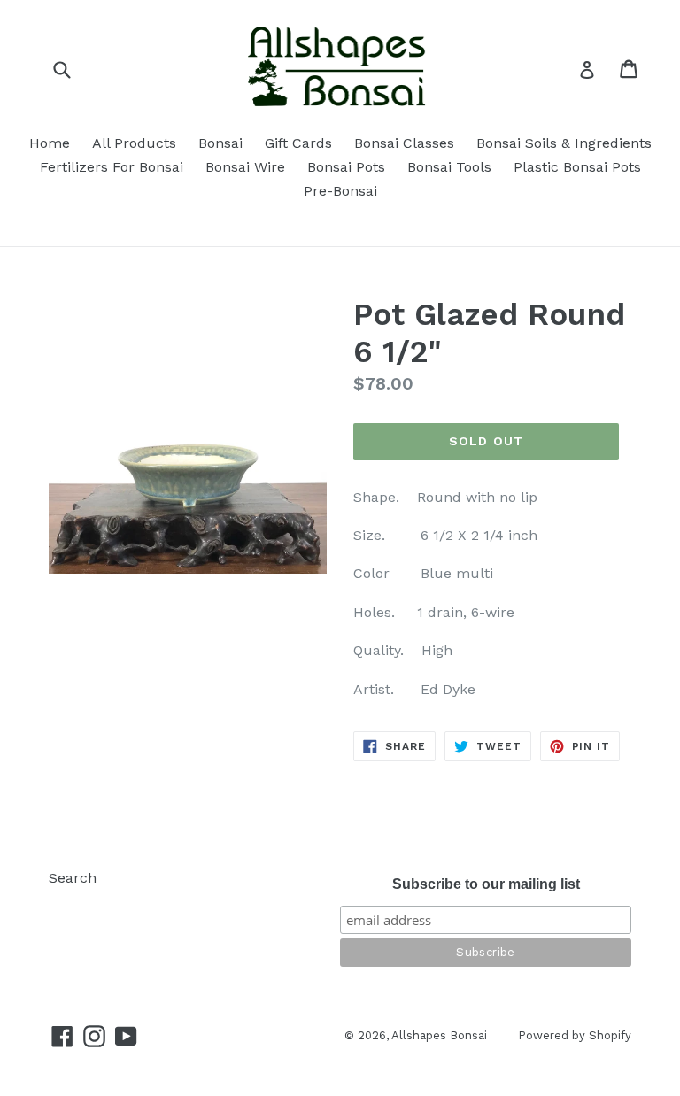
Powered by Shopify (574, 1035)
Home (49, 143)
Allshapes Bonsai (439, 1035)
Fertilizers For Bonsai (111, 166)
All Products (134, 143)
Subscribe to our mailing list (486, 883)
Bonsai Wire (245, 166)
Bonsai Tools (449, 166)
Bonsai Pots (346, 166)
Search (73, 877)
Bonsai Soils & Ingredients (564, 143)
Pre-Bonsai (340, 190)
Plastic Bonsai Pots (577, 166)
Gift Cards (298, 143)
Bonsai (220, 143)
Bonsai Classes (404, 143)
